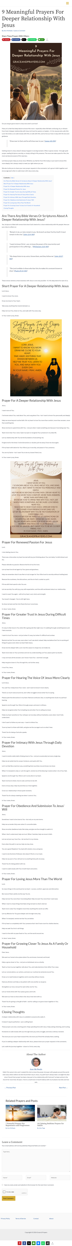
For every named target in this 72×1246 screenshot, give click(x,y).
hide (12, 178)
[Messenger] (38, 1243)
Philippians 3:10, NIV (40, 247)
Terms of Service (20, 1218)
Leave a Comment (19, 30)
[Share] (48, 1243)
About (51, 1218)
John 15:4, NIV (29, 234)
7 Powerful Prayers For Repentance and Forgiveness (18, 1124)
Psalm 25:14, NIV (21, 271)
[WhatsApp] (43, 1243)
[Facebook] (24, 1243)
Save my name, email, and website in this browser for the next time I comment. (29, 1185)
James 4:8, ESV (50, 141)
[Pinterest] (19, 1243)
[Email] (34, 1243)
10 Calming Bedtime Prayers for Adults (50, 1124)
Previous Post (10, 1088)
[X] (29, 1243)
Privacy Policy (5, 1218)
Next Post (63, 1088)
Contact (36, 1218)
